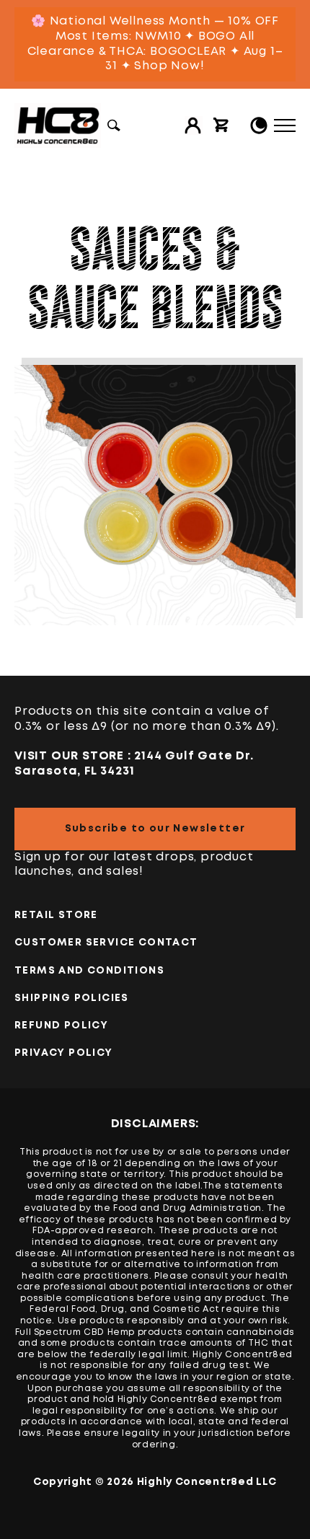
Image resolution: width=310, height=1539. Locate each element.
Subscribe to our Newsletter (155, 828)
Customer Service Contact (106, 942)
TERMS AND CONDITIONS (89, 970)
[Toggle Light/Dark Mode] (259, 125)
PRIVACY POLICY (63, 1053)
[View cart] (221, 125)
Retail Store (56, 915)
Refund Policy (61, 1025)
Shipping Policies (71, 998)
